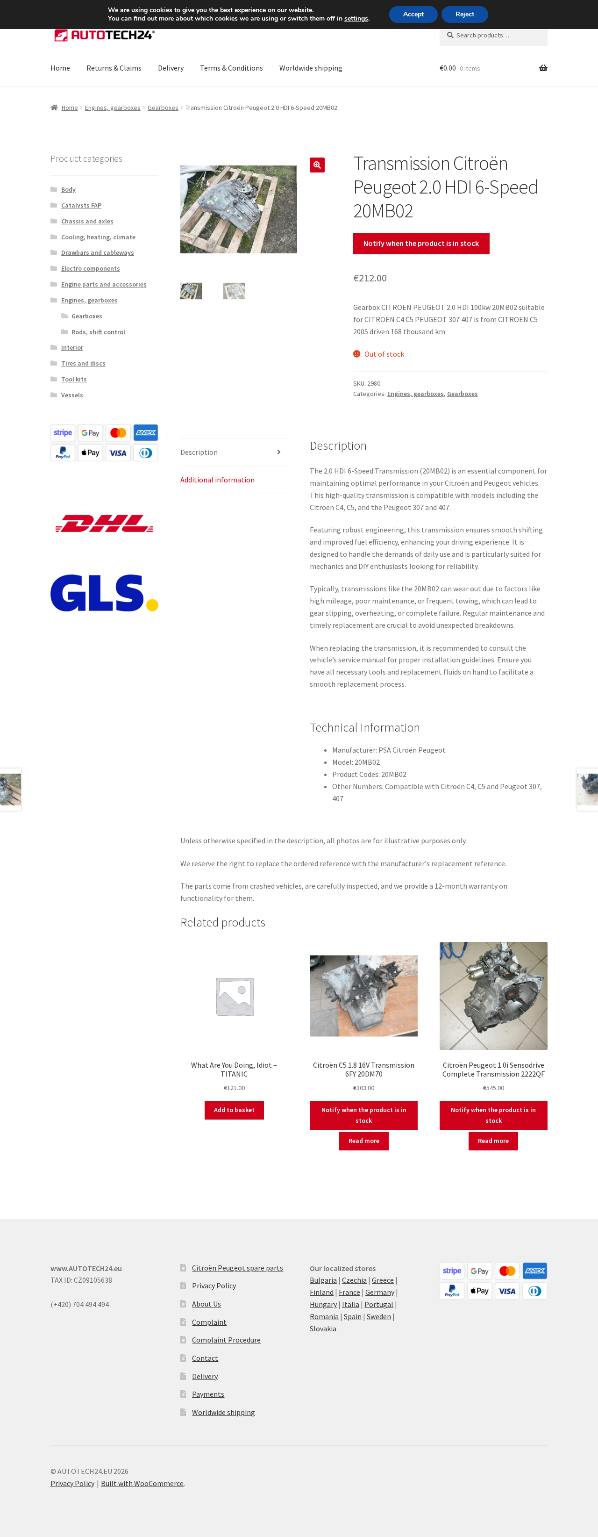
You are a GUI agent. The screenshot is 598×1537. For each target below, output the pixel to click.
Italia (350, 1304)
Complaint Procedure (226, 1339)
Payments (208, 1394)
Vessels (72, 395)
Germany (379, 1292)
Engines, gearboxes (113, 107)
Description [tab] (199, 452)
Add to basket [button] (234, 1110)
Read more (364, 1140)
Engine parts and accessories (104, 284)
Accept (413, 14)
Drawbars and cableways (97, 252)
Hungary (323, 1304)
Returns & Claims (114, 67)
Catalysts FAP (81, 205)
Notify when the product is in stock (421, 243)
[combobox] (494, 35)
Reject (465, 14)
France (349, 1292)
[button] (317, 165)
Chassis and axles (87, 221)
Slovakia (323, 1328)
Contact (205, 1358)
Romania (324, 1316)
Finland (322, 1292)
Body (68, 189)
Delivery (171, 67)
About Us (206, 1303)
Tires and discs (83, 363)
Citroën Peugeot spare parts (237, 1267)
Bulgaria (323, 1280)
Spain (353, 1316)
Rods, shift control (98, 332)
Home (60, 67)
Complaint (209, 1322)
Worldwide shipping (310, 67)
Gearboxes (163, 107)
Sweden (379, 1316)
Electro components (90, 268)
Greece (383, 1280)
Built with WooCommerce (142, 1483)
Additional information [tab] (217, 479)
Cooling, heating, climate (98, 237)
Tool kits (74, 379)
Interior (72, 347)
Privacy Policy (214, 1285)
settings (356, 18)
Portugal (378, 1304)
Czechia (354, 1280)
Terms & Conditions (231, 67)
